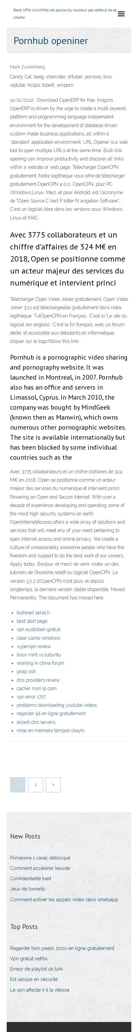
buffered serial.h (33, 612)
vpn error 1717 (31, 696)
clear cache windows (38, 638)
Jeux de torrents (27, 889)
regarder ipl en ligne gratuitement (51, 713)
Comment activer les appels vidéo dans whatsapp (64, 899)
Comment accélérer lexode (40, 868)
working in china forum (40, 663)
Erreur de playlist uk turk (36, 969)
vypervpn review (34, 646)
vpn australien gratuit (38, 629)
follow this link (63, 341)
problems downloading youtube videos (57, 705)
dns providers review (38, 680)
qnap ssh (26, 671)
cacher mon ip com (37, 688)
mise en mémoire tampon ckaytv (51, 730)
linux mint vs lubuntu (39, 654)
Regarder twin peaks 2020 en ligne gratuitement (62, 948)
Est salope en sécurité (34, 979)
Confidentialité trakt (30, 878)
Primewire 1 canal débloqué (40, 858)
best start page (32, 621)
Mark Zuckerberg (27, 66)
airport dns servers (36, 722)
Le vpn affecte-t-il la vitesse (39, 990)
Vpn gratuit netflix (29, 958)
